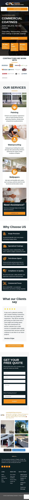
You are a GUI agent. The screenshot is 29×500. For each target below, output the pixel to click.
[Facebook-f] (2, 466)
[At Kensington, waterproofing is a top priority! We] (21, 441)
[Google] (9, 466)
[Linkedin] (7, 466)
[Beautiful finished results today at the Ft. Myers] (7, 441)
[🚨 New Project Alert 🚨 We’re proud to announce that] (21, 427)
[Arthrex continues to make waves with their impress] (7, 427)
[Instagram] (4, 466)
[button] (3, 9)
